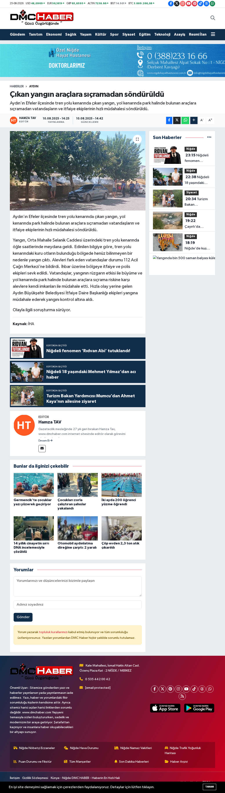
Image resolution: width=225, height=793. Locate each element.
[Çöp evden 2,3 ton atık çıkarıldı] (122, 528)
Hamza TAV (49, 422)
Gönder (23, 617)
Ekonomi (54, 34)
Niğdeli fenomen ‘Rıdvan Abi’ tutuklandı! (197, 158)
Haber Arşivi (179, 761)
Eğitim (145, 34)
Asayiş (179, 34)
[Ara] (212, 18)
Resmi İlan (198, 34)
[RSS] (182, 696)
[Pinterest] (170, 689)
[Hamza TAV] (24, 425)
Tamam (209, 787)
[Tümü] (209, 137)
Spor (114, 34)
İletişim (15, 778)
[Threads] (202, 689)
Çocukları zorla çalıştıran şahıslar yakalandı (72, 504)
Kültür (100, 34)
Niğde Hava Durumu (84, 748)
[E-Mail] (42, 448)
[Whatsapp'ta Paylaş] (185, 120)
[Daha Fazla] (194, 120)
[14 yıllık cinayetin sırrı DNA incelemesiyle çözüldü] (34, 528)
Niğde (190, 149)
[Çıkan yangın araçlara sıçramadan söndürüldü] (77, 171)
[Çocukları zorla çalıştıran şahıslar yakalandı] (78, 485)
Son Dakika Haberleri (134, 761)
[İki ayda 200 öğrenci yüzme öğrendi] (122, 485)
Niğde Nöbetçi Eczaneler (37, 748)
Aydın (33, 86)
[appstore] (165, 708)
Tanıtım (35, 34)
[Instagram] (178, 689)
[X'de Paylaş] (177, 120)
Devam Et (44, 441)
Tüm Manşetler (80, 761)
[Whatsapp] (210, 689)
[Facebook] (154, 689)
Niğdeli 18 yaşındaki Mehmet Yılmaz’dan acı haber (197, 180)
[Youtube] (186, 689)
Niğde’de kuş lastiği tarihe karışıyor (196, 246)
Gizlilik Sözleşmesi (35, 778)
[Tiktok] (194, 689)
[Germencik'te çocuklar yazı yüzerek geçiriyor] (34, 485)
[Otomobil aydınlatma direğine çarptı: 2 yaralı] (78, 528)
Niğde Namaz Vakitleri (136, 748)
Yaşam (85, 34)
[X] (162, 689)
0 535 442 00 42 (97, 679)
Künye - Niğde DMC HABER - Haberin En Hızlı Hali (85, 778)
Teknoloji (162, 34)
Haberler (17, 86)
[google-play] (199, 708)
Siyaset (128, 34)
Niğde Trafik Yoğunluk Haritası (183, 750)
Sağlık (70, 34)
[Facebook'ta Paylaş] (169, 120)
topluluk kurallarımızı (53, 632)
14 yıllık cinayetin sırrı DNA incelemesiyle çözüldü (31, 547)
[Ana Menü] (213, 34)
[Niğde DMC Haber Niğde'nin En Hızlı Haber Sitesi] (42, 18)
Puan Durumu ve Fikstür (35, 761)
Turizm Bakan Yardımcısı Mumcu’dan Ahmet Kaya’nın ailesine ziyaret (197, 202)
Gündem (17, 34)
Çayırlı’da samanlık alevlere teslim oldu (197, 224)
